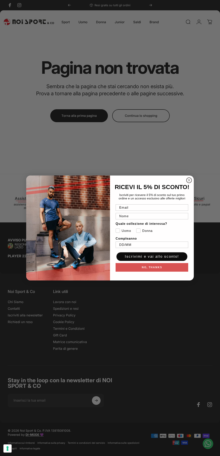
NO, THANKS (152, 267)
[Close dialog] (189, 180)
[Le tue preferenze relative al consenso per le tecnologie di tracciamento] (7, 448)
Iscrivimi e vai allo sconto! (152, 256)
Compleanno (126, 238)
